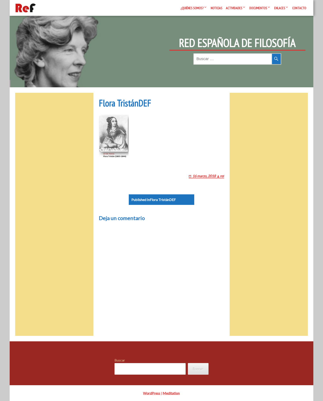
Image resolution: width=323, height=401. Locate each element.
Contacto (299, 8)
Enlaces (279, 8)
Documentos (258, 8)
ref (222, 176)
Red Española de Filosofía (237, 43)
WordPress (151, 393)
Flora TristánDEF (153, 199)
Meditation (171, 393)
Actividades (234, 8)
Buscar (119, 360)
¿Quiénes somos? (192, 8)
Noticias (216, 8)
